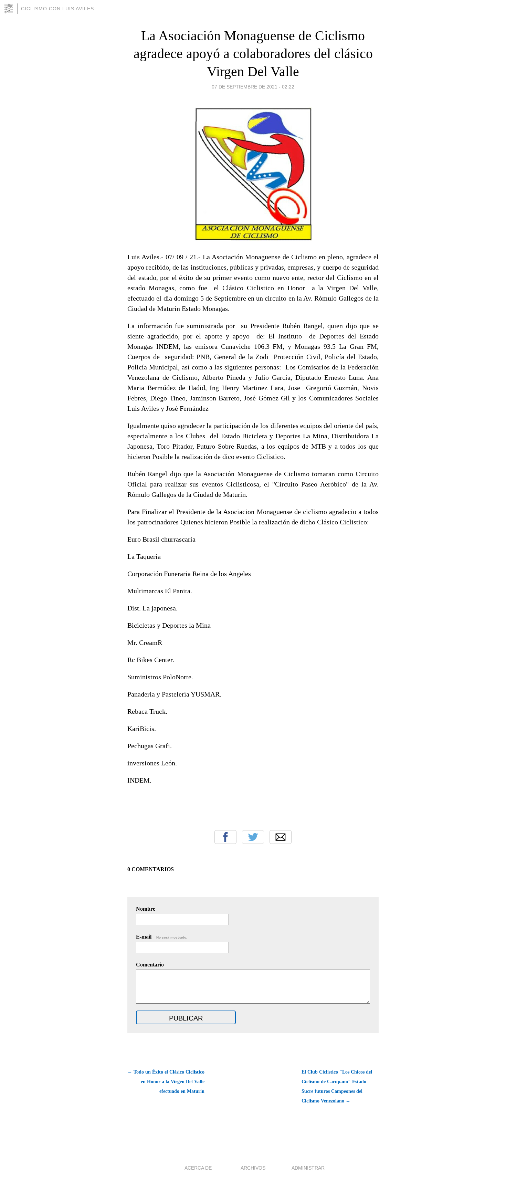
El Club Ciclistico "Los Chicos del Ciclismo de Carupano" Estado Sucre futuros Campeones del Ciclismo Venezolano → (337, 1086)
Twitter (253, 837)
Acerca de (198, 1168)
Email (281, 837)
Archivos (253, 1168)
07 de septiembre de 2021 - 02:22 (253, 87)
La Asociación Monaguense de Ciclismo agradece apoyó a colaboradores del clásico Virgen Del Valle (253, 53)
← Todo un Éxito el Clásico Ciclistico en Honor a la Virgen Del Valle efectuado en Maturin (165, 1081)
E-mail (161, 937)
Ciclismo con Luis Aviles (57, 8)
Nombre (145, 909)
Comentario (150, 964)
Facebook (225, 837)
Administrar (308, 1168)
